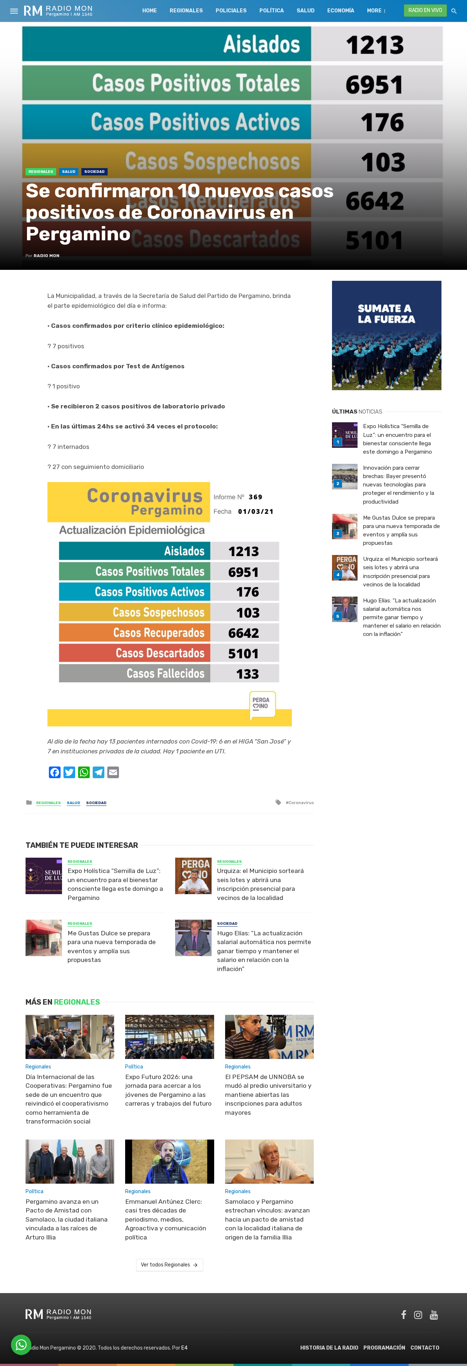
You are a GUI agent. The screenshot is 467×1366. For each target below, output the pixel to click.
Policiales (231, 11)
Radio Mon (46, 255)
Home (149, 11)
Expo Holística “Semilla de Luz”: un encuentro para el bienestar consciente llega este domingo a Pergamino (115, 884)
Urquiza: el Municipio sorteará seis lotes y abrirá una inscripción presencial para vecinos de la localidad (260, 884)
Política (271, 11)
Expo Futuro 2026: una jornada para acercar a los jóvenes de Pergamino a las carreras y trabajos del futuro (168, 1090)
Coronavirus (301, 802)
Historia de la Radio (329, 1348)
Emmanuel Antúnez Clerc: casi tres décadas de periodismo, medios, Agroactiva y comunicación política (165, 1219)
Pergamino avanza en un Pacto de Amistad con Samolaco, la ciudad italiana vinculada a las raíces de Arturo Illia (67, 1219)
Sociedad (94, 172)
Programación (384, 1348)
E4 (184, 1348)
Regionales (186, 11)
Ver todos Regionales (165, 1265)
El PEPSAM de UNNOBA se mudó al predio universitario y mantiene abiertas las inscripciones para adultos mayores (268, 1094)
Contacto (424, 1348)
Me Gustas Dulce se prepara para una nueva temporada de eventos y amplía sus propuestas (111, 947)
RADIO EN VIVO (425, 10)
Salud (305, 11)
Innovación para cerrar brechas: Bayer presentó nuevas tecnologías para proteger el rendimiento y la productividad (398, 485)
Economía (340, 11)
